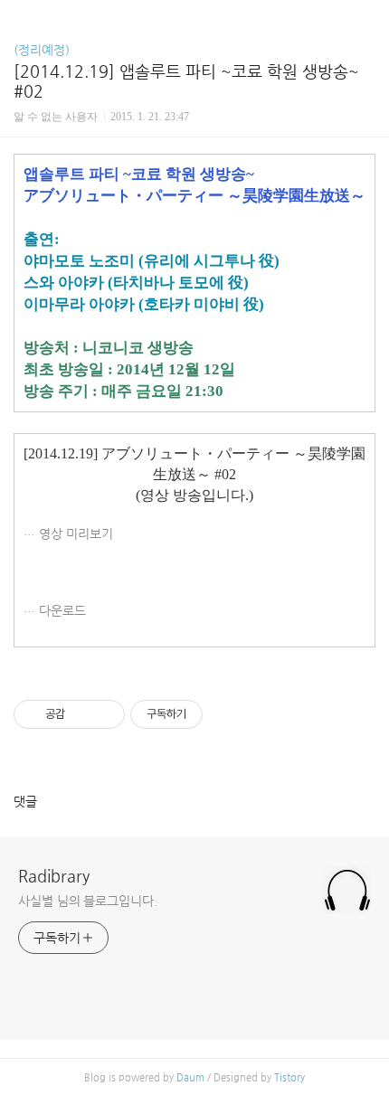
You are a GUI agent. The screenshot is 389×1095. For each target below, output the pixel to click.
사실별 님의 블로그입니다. (87, 900)
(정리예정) (42, 49)
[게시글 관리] (104, 714)
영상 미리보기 (76, 533)
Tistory (289, 1077)
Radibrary (54, 875)
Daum (190, 1077)
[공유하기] (82, 714)
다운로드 (62, 610)
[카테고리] (22, 20)
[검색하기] (366, 20)
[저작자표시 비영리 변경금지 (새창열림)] (227, 714)
